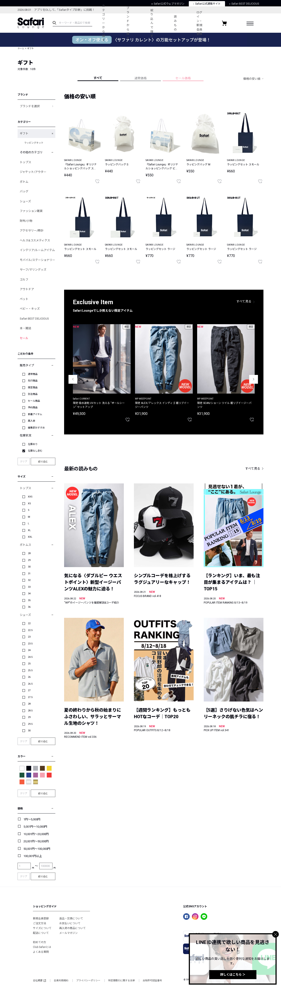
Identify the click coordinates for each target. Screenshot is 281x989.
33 (29, 587)
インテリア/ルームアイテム (37, 250)
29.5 (30, 724)
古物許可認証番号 (152, 980)
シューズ (25, 201)
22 (29, 623)
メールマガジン (68, 933)
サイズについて (42, 928)
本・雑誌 (25, 328)
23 (29, 636)
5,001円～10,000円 (35, 826)
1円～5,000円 (31, 819)
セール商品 (34, 401)
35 (29, 600)
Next (253, 379)
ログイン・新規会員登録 (199, 23)
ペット (24, 299)
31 (29, 573)
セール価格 (183, 78)
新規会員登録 (41, 918)
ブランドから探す (127, 23)
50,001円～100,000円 (36, 848)
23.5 (30, 643)
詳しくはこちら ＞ (232, 974)
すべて (98, 78)
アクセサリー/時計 (31, 230)
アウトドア (27, 289)
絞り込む (43, 461)
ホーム (21, 48)
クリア (23, 461)
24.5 (30, 657)
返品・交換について (71, 918)
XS (29, 503)
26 (29, 677)
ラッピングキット (33, 142)
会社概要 (38, 980)
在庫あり (33, 444)
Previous (72, 379)
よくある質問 (41, 951)
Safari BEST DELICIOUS (34, 318)
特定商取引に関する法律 (121, 980)
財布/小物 (26, 220)
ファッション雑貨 (31, 211)
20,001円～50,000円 (36, 841)
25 (29, 663)
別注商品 (33, 394)
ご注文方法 (39, 923)
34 (29, 593)
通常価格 (140, 78)
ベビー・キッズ (30, 308)
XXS (30, 496)
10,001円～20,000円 (36, 834)
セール (24, 338)
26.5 (30, 683)
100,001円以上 (32, 856)
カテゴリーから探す (103, 23)
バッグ (24, 191)
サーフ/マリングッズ (33, 269)
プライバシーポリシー (88, 980)
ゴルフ (24, 279)
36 (29, 607)
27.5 (30, 697)
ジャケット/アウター (33, 172)
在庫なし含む (35, 450)
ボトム (24, 181)
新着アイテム (35, 414)
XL (29, 530)
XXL (30, 536)
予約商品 (33, 407)
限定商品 (33, 387)
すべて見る (243, 301)
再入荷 (31, 420)
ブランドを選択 (30, 106)
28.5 (30, 710)
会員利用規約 (61, 980)
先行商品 (33, 380)
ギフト (24, 133)
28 (29, 553)
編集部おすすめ (36, 427)
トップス (25, 162)
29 (29, 560)
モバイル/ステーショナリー (37, 260)
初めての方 (39, 942)
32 (29, 580)
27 (29, 690)
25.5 (30, 670)
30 (29, 566)
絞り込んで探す (151, 23)
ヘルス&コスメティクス (35, 240)
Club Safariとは (42, 947)
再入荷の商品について (72, 928)
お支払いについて (69, 923)
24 (29, 650)
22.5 (30, 630)
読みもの (175, 23)
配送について (41, 933)
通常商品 (33, 374)
